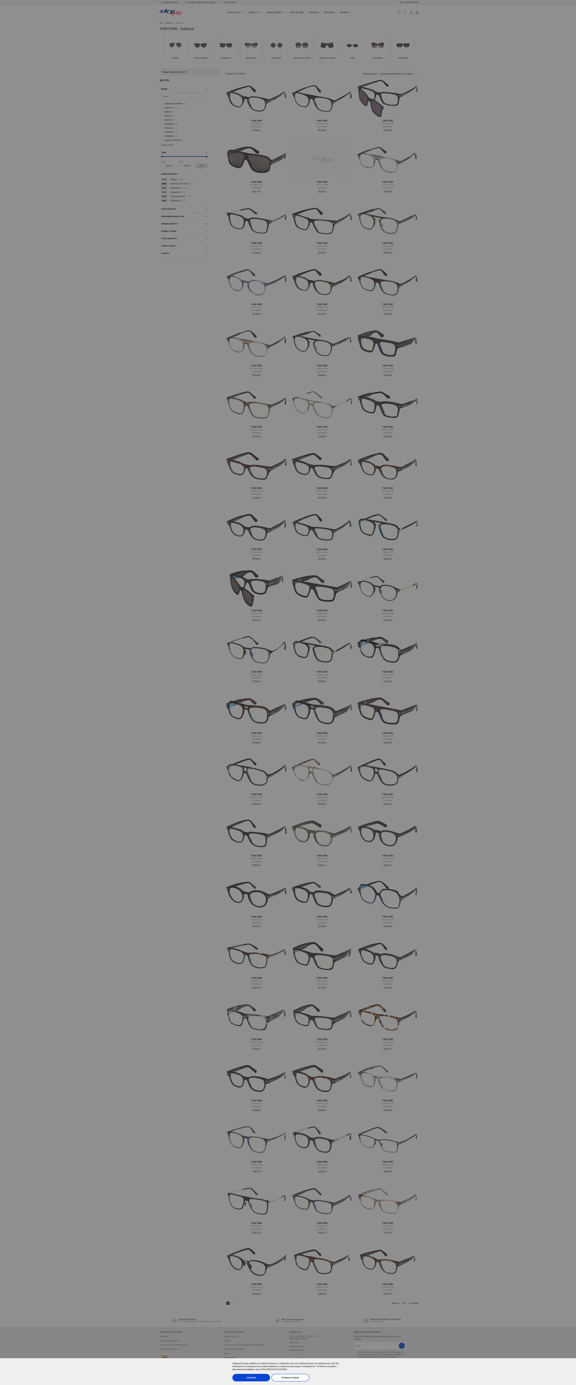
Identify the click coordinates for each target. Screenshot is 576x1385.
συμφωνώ (251, 1378)
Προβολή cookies (290, 1378)
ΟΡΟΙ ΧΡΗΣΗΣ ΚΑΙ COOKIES (274, 1369)
